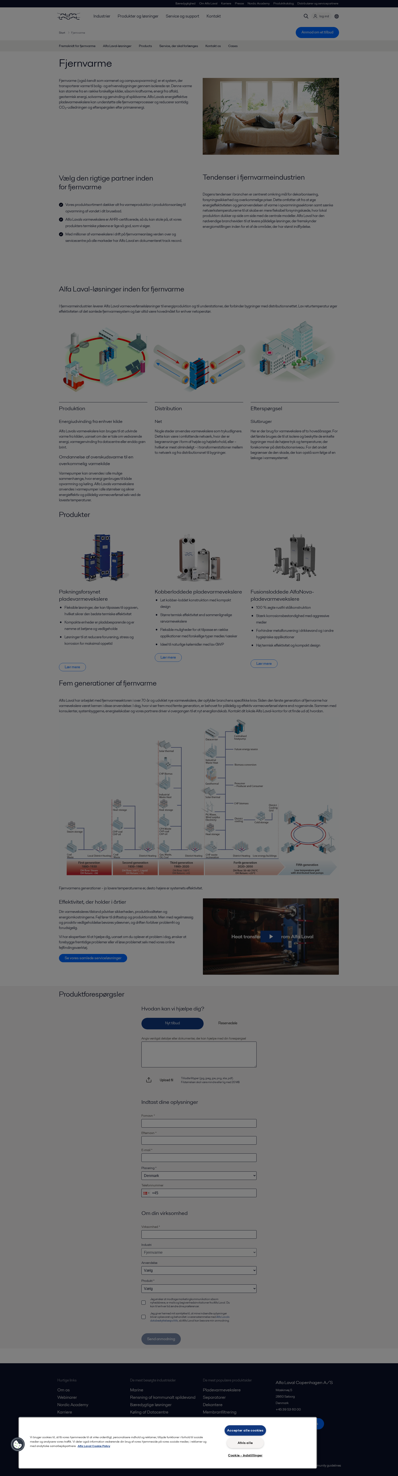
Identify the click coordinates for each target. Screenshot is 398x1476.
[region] (167, 1443)
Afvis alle (245, 1442)
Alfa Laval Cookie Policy (94, 1446)
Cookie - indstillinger (245, 1455)
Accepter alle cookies (245, 1430)
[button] (17, 1444)
